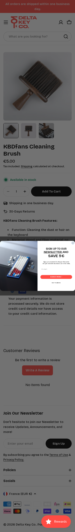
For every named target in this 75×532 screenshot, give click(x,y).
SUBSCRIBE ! (56, 277)
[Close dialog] (73, 243)
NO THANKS (56, 282)
